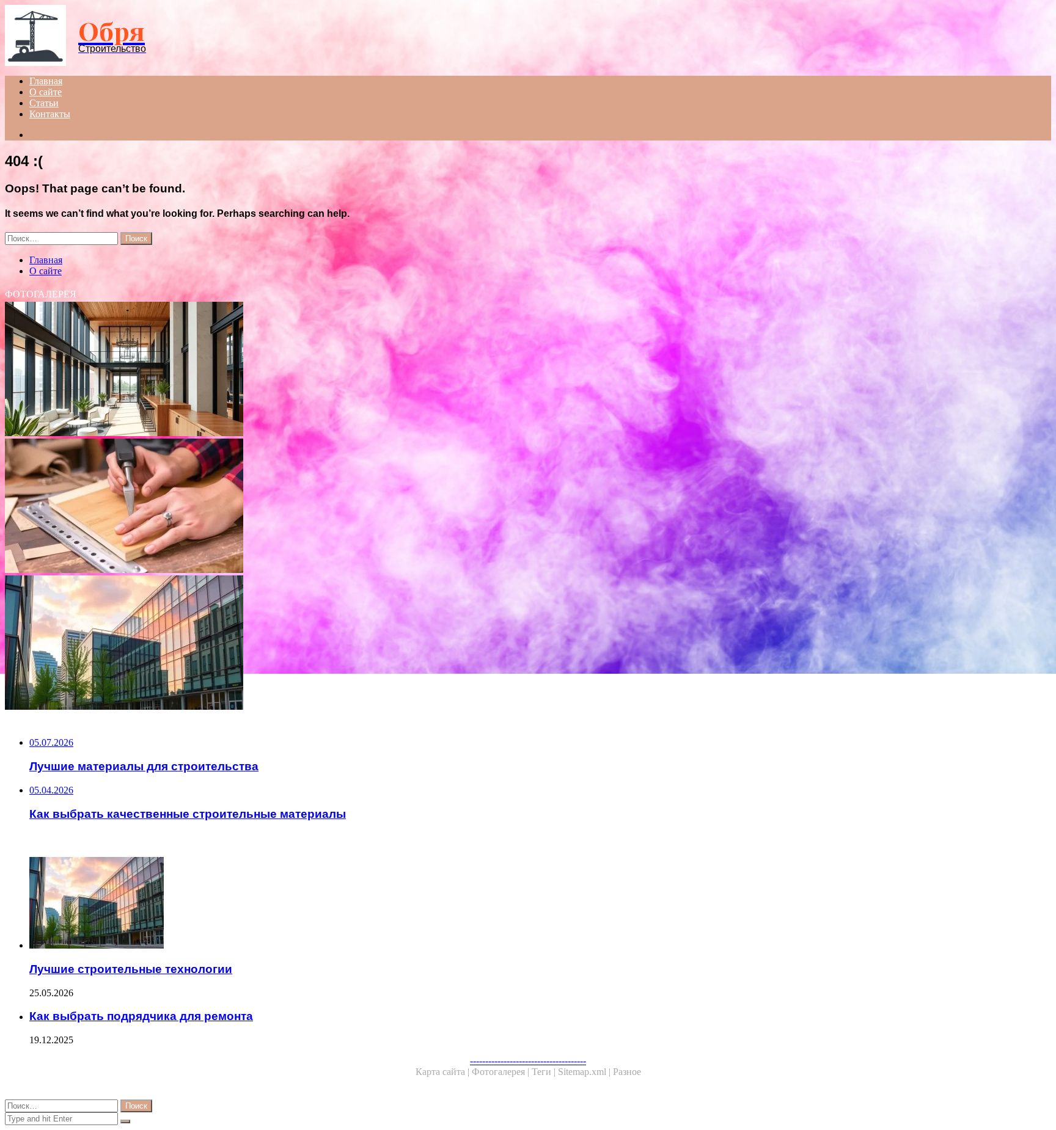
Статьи (44, 103)
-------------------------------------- (528, 1060)
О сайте (45, 92)
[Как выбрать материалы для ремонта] (371, 507)
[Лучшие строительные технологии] (371, 643)
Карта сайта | (444, 1071)
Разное (627, 1071)
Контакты (49, 114)
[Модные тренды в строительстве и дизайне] (371, 370)
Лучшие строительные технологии (130, 969)
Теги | (545, 1071)
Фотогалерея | (502, 1071)
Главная (45, 81)
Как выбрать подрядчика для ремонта (141, 1016)
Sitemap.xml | (585, 1071)
